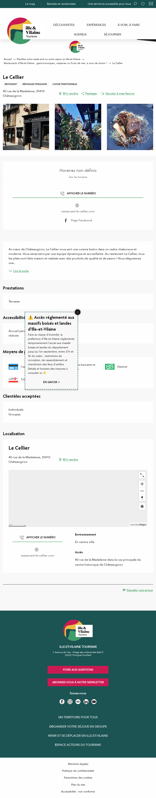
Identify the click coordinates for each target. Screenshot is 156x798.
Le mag (30, 4)
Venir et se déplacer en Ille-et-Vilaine (78, 736)
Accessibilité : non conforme (78, 791)
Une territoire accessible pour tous (109, 4)
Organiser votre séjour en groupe (78, 726)
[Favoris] (143, 4)
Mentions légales (78, 764)
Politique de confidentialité (78, 771)
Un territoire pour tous (78, 717)
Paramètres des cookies (78, 778)
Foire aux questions (78, 670)
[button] (102, 93)
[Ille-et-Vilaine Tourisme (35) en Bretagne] (78, 47)
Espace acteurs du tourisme (78, 745)
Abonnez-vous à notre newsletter (78, 682)
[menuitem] (64, 25)
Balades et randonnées (61, 4)
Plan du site (78, 785)
